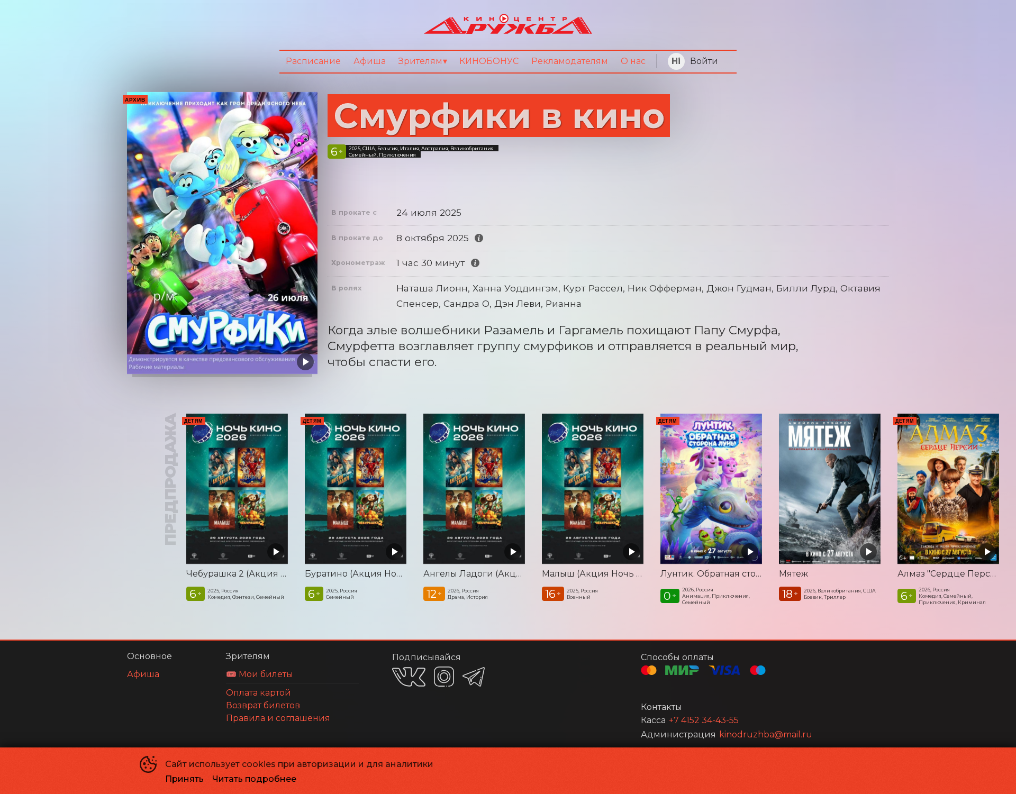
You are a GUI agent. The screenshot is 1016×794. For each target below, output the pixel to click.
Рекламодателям (569, 61)
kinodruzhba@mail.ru (765, 734)
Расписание (313, 61)
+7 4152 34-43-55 (704, 720)
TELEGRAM (473, 677)
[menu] (508, 62)
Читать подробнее (254, 779)
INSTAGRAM (444, 677)
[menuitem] (313, 62)
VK (408, 677)
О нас (633, 61)
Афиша (369, 61)
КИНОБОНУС (489, 61)
